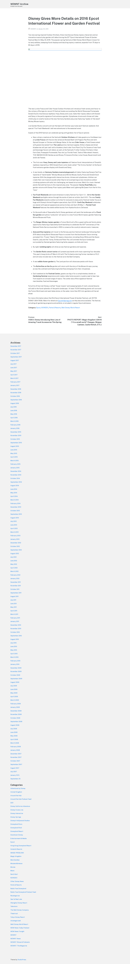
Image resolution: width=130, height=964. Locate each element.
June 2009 (13, 689)
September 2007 (16, 764)
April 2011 (13, 611)
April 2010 (14, 653)
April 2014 (14, 496)
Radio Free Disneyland (18, 888)
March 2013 (14, 532)
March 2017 (14, 378)
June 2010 (13, 646)
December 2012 (15, 543)
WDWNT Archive (19, 4)
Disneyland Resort (16, 831)
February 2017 (15, 382)
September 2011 (15, 593)
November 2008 (16, 714)
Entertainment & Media (18, 838)
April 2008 (14, 739)
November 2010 (15, 628)
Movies (12, 867)
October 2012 (15, 546)
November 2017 (15, 350)
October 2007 (15, 761)
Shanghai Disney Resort (18, 903)
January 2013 (14, 539)
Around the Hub (15, 795)
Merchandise (14, 860)
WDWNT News (15, 938)
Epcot (38, 308)
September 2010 (16, 636)
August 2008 (14, 725)
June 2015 (13, 450)
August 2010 (14, 639)
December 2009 (15, 668)
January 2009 (15, 707)
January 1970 (14, 775)
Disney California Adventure (20, 806)
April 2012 (14, 568)
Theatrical (14, 913)
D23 (11, 803)
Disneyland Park (16, 828)
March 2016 (14, 421)
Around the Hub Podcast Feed (20, 799)
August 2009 (14, 682)
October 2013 (15, 510)
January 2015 (14, 468)
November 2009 (15, 671)
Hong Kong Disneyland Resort (20, 846)
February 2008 (15, 746)
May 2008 (13, 736)
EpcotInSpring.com (65, 301)
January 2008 (15, 750)
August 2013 (14, 518)
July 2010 (13, 643)
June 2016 (13, 410)
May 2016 (13, 414)
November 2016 (15, 392)
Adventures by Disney (17, 788)
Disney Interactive (16, 813)
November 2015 (15, 435)
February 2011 (15, 618)
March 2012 (14, 571)
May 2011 (13, 607)
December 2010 (15, 625)
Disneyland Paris (16, 824)
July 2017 (13, 364)
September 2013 (16, 514)
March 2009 (14, 700)
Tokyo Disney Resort (17, 917)
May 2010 (13, 650)
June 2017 (13, 367)
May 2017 (13, 371)
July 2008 (13, 729)
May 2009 (13, 693)
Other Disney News (17, 881)
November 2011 (15, 586)
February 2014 (15, 503)
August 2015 (14, 446)
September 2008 (16, 721)
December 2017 (15, 346)
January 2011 (14, 621)
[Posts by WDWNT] (29, 29)
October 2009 (15, 675)
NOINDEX (44, 308)
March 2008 (14, 743)
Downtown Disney (16, 835)
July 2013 (13, 521)
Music (12, 870)
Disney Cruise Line (16, 810)
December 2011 (15, 582)
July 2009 (13, 686)
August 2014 (14, 485)
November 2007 (15, 757)
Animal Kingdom (16, 792)
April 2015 (14, 457)
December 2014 (15, 471)
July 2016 (13, 407)
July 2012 (13, 557)
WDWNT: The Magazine (18, 946)
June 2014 (13, 489)
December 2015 (15, 432)
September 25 (15, 779)
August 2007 (14, 768)
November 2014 (15, 475)
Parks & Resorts (55, 308)
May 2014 (13, 493)
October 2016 (15, 396)
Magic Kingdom (15, 856)
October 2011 (14, 589)
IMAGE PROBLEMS (17, 853)
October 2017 (15, 353)
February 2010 (15, 661)
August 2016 (14, 403)
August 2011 (14, 596)
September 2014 (16, 482)
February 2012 (15, 575)
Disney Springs (15, 817)
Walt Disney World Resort (70, 308)
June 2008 (13, 732)
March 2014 (14, 500)
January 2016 (14, 428)
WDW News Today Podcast (19, 928)
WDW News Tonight (17, 931)
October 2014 (15, 478)
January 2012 (14, 578)
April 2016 (14, 418)
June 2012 (13, 561)
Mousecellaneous (16, 863)
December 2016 (15, 389)
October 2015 (15, 439)
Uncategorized (15, 921)
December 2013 (15, 507)
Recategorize (15, 896)
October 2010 (15, 632)
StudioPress (22, 959)
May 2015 (13, 453)
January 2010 (14, 664)
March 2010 (14, 657)
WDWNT (34, 29)
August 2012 (14, 553)
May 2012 (13, 564)
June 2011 (13, 603)
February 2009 (15, 704)
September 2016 (16, 400)
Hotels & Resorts (16, 849)
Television (13, 906)
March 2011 (14, 614)
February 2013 (15, 535)
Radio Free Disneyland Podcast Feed (23, 892)
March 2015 (14, 460)
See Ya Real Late (16, 899)
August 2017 (14, 360)
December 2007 (15, 754)
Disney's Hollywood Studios (20, 820)
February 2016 (15, 425)
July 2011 (13, 600)
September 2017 (16, 357)
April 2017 (14, 375)
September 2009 (16, 678)
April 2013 (14, 528)
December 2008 (15, 711)
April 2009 (14, 696)
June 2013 (13, 525)
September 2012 (16, 550)
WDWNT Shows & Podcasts (20, 942)
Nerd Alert (14, 874)
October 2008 (15, 718)
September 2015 (16, 443)
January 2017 (14, 385)
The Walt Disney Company (19, 910)
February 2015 (15, 464)
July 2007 (13, 771)
